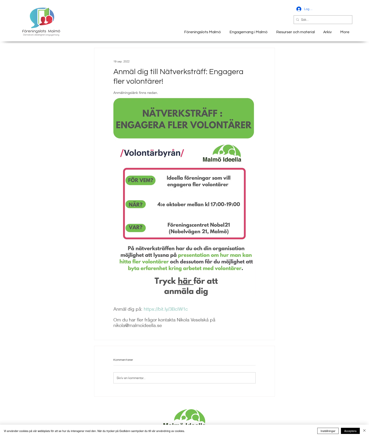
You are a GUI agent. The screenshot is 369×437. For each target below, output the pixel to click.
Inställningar (328, 431)
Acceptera (350, 431)
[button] (326, 32)
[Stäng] (364, 431)
